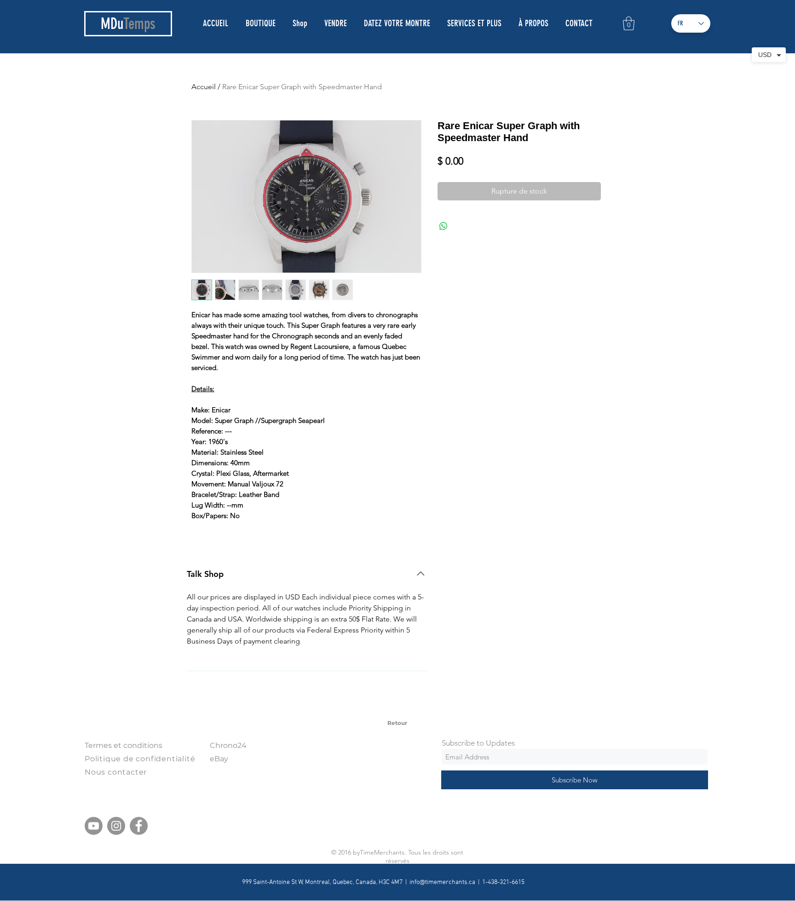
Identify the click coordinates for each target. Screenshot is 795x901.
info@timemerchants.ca (442, 882)
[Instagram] (116, 826)
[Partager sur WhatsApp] (443, 226)
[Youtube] (94, 826)
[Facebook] (139, 826)
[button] (628, 23)
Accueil (203, 86)
